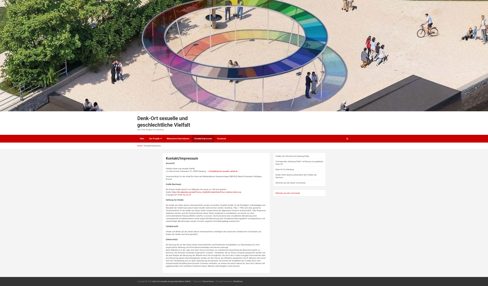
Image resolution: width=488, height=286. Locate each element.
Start (142, 138)
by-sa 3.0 (187, 195)
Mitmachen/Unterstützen (178, 138)
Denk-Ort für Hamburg (285, 169)
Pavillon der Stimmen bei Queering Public (292, 156)
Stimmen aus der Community (288, 193)
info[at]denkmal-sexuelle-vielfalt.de (223, 171)
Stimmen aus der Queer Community (290, 183)
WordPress (238, 281)
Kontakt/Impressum (203, 138)
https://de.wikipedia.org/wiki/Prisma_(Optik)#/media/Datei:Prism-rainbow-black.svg (206, 192)
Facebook (221, 138)
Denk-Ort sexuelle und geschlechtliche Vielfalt (171, 281)
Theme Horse (208, 281)
